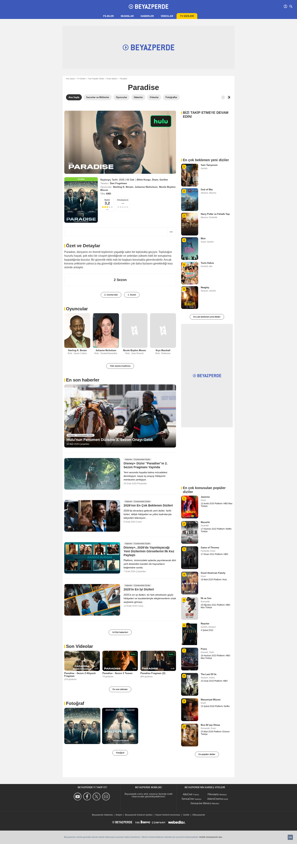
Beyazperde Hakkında (102, 815)
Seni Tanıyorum (209, 165)
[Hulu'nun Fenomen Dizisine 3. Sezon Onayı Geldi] (120, 416)
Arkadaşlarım (122, 200)
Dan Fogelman (118, 183)
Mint (203, 238)
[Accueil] (148, 6)
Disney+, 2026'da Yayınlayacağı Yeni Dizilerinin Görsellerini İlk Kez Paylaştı (149, 551)
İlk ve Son (206, 598)
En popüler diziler (207, 754)
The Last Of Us (208, 674)
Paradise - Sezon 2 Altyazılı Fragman (80, 674)
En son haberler (82, 380)
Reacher (205, 623)
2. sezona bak (111, 295)
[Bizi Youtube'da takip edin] (78, 796)
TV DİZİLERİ (187, 16)
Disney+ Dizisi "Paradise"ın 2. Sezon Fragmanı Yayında (146, 465)
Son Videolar (79, 646)
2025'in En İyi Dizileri (139, 589)
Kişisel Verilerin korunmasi (167, 815)
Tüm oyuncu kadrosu (120, 366)
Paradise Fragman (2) (152, 673)
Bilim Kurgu (144, 179)
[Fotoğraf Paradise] (82, 726)
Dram (155, 179)
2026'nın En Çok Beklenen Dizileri (148, 505)
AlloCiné (187, 794)
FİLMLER (108, 16)
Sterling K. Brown (123, 186)
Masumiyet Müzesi (211, 699)
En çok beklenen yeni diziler (207, 317)
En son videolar (120, 689)
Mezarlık (205, 522)
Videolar (167, 16)
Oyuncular (77, 308)
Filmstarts (213, 794)
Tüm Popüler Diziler (96, 79)
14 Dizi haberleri (120, 632)
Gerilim (164, 179)
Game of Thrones (210, 547)
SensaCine (188, 798)
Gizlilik (186, 815)
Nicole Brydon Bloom (134, 350)
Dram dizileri (112, 79)
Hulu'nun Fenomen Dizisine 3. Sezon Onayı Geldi (110, 440)
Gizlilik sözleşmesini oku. (211, 837)
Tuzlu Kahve (207, 263)
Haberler (147, 16)
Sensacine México (200, 803)
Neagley (205, 287)
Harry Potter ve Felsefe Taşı (215, 214)
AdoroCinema (215, 798)
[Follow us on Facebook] (87, 796)
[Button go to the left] (223, 97)
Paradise (143, 87)
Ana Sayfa (70, 79)
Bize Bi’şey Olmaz (210, 725)
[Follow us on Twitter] (97, 796)
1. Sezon (132, 295)
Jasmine (205, 497)
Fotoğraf (75, 703)
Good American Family (213, 573)
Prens (204, 649)
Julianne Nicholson (146, 186)
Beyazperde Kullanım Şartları (138, 815)
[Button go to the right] (229, 97)
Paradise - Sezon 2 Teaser (117, 673)
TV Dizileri (81, 79)
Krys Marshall (163, 350)
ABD (108, 193)
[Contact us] (106, 796)
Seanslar (127, 16)
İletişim (119, 815)
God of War (207, 189)
